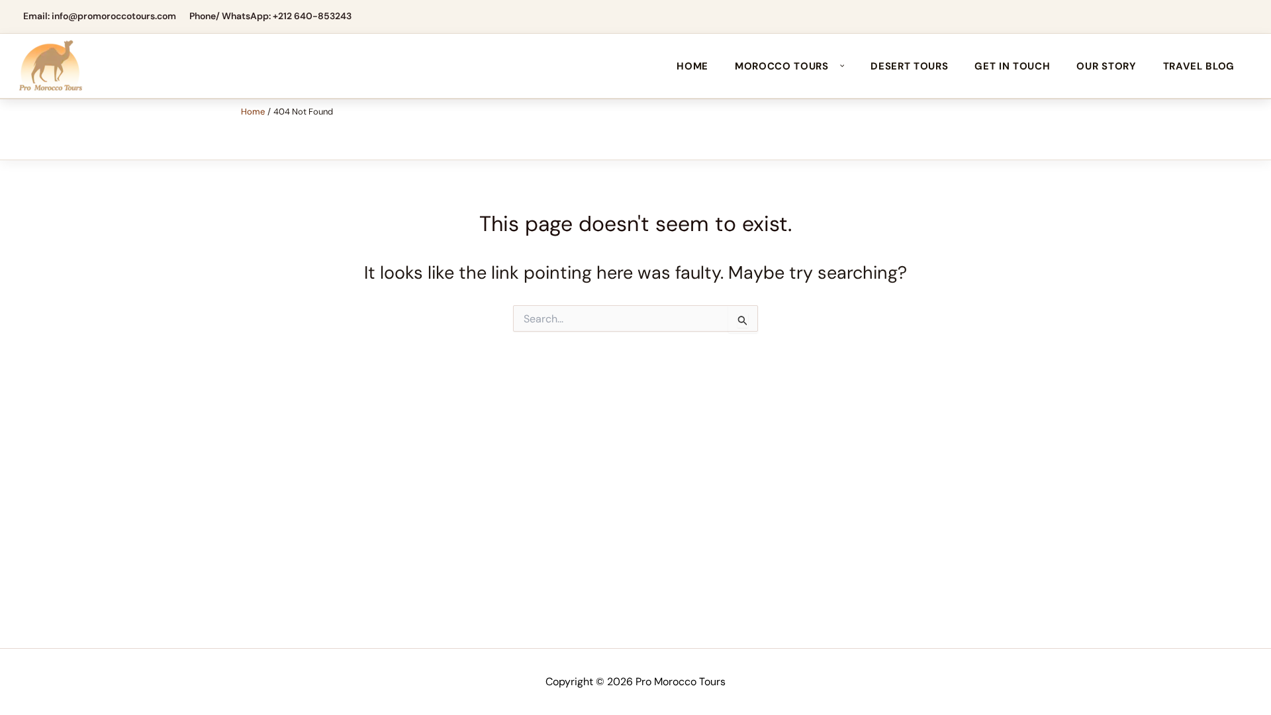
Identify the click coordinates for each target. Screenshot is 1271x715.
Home (692, 66)
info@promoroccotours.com (114, 16)
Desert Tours (909, 66)
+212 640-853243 (312, 16)
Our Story (1106, 66)
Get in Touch (1012, 66)
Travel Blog (1199, 66)
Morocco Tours (782, 66)
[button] (839, 66)
